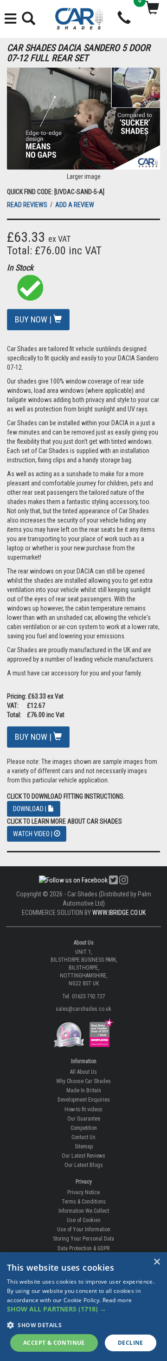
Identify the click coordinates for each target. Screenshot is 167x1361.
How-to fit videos (83, 1109)
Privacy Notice (83, 1192)
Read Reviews (28, 204)
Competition (84, 1128)
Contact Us (83, 1137)
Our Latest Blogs (83, 1165)
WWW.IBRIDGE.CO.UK (119, 912)
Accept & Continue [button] (54, 1343)
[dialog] (83, 1306)
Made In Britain (83, 1090)
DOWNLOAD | (30, 809)
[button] (83, 1309)
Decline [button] (130, 1343)
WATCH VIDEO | (33, 834)
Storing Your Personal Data (83, 1238)
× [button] (156, 1262)
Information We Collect (83, 1211)
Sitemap (84, 1146)
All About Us (83, 1072)
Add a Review (74, 204)
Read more (117, 1300)
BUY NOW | (34, 319)
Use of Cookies (84, 1220)
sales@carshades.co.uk (83, 1009)
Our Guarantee (83, 1118)
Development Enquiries (84, 1099)
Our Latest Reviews (83, 1156)
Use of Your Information (83, 1229)
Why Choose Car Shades (83, 1081)
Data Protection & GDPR (83, 1248)
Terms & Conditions (84, 1201)
